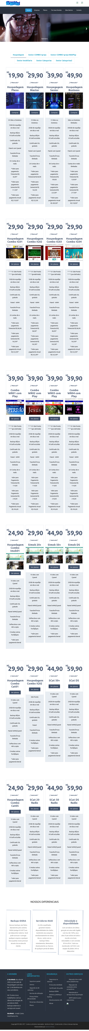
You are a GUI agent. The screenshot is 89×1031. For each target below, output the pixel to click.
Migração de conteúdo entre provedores (72, 987)
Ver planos (15, 264)
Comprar (15, 112)
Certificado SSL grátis (56, 988)
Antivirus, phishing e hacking (54, 996)
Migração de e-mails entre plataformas (74, 980)
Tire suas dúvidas (56, 10)
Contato (79, 10)
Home (28, 10)
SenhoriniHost (50, 1026)
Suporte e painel (35, 981)
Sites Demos (69, 10)
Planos (45, 10)
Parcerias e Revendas (36, 1002)
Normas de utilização (36, 993)
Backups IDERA (54, 991)
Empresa (37, 10)
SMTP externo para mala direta (74, 999)
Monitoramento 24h (55, 1000)
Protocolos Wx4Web (55, 985)
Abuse (51, 1003)
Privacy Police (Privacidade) (32, 997)
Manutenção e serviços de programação (75, 993)
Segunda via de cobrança (33, 989)
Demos (32, 984)
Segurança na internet (52, 980)
